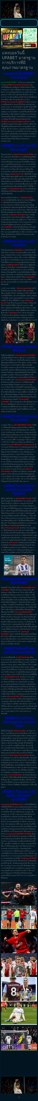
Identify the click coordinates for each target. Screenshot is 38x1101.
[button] (19, 22)
